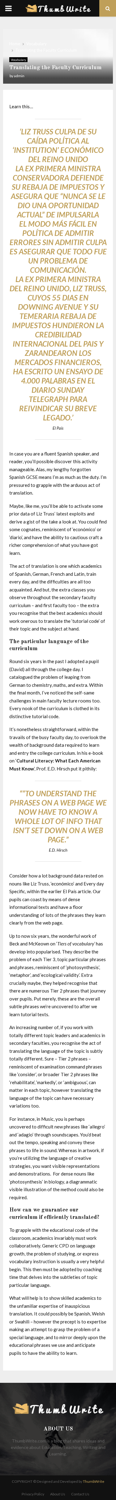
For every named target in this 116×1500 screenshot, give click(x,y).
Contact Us (80, 1494)
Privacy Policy (33, 1494)
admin (19, 76)
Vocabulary (18, 60)
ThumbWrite (93, 1481)
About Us (57, 1494)
